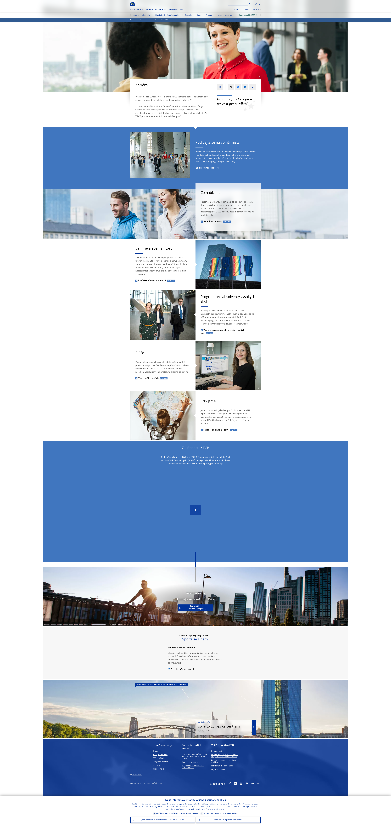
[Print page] (220, 87)
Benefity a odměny (212, 222)
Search (250, 4)
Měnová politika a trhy (141, 15)
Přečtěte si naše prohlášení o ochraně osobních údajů (177, 813)
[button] (253, 4)
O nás (236, 9)
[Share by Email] (252, 87)
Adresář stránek (137, 775)
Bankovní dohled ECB (247, 15)
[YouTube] (246, 783)
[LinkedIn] (235, 783)
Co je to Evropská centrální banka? (219, 727)
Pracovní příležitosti (209, 168)
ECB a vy (246, 9)
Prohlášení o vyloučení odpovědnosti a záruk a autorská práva (194, 756)
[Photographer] (259, 77)
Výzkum (209, 15)
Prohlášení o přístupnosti (222, 766)
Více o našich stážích (148, 378)
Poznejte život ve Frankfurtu (195, 607)
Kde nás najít (158, 769)
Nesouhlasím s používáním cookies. (228, 820)
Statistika (188, 15)
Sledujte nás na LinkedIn (183, 669)
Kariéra (256, 9)
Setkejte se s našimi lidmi (216, 430)
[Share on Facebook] (238, 87)
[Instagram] (241, 783)
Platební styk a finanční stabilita (167, 15)
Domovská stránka (136, 20)
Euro (199, 15)
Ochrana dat (216, 751)
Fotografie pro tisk (160, 762)
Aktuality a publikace (225, 15)
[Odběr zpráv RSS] (258, 783)
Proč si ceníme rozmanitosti (152, 281)
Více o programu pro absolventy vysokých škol (222, 331)
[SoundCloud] (252, 783)
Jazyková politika (218, 769)
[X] (229, 783)
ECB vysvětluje (159, 758)
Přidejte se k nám (160, 755)
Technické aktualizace (191, 762)
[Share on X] (231, 87)
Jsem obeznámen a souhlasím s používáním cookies (163, 820)
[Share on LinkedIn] (245, 87)
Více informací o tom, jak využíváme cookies (220, 813)
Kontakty (156, 765)
